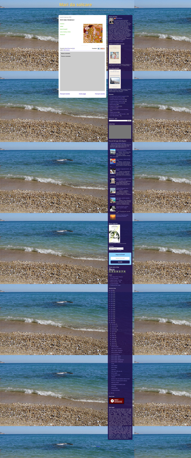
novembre (114, 326)
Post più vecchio (100, 94)
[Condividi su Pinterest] (101, 48)
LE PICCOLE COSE (115, 375)
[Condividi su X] (100, 48)
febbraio (113, 343)
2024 (111, 294)
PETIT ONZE (114, 367)
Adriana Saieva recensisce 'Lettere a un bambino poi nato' (123, 179)
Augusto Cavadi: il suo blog (116, 280)
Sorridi (112, 363)
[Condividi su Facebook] (98, 48)
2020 (111, 301)
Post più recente (65, 94)
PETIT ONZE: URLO (115, 358)
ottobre (113, 328)
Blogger (98, 446)
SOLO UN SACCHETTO (116, 352)
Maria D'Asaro (68, 48)
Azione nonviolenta (114, 278)
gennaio (113, 345)
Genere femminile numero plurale (117, 99)
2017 (111, 307)
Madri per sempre (115, 382)
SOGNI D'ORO (114, 388)
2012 (111, 316)
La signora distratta (115, 390)
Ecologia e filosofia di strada (116, 98)
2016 (111, 309)
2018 (111, 305)
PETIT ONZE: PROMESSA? (117, 359)
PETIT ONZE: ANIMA (116, 356)
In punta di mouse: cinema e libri (117, 101)
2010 (111, 320)
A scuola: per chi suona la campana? (118, 96)
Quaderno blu (113, 107)
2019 (111, 303)
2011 (111, 318)
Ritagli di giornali (113, 112)
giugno (113, 335)
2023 (111, 296)
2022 (111, 297)
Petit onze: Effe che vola (116, 371)
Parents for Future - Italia (115, 281)
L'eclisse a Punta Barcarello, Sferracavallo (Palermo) (122, 216)
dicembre (114, 324)
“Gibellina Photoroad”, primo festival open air (122, 189)
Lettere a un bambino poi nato (116, 103)
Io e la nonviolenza (115, 354)
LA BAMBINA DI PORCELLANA (118, 384)
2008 (111, 393)
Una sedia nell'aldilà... (115, 115)
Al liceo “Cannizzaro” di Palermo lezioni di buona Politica (123, 150)
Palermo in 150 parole (115, 106)
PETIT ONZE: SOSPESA (117, 350)
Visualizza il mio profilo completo (116, 41)
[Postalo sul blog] (102, 48)
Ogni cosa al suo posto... (116, 348)
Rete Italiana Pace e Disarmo (116, 276)
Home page (82, 94)
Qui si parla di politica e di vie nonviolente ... (119, 109)
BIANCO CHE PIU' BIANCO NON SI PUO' (120, 378)
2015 (111, 311)
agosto (113, 331)
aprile (113, 339)
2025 (111, 292)
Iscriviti (120, 262)
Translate (119, 250)
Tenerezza (113, 369)
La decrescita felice (114, 283)
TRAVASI (113, 376)
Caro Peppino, (114, 365)
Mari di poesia (66, 50)
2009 (111, 322)
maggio (113, 337)
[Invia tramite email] (104, 48)
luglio (113, 333)
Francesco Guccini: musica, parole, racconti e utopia (122, 207)
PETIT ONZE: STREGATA (117, 361)
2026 (111, 290)
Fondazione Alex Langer (115, 285)
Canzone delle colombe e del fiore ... (119, 143)
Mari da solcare (75, 4)
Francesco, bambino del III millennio (119, 380)
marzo (113, 341)
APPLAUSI (113, 386)
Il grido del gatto (114, 346)
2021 (111, 299)
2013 (111, 315)
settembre (114, 329)
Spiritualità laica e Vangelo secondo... (118, 114)
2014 (111, 313)
